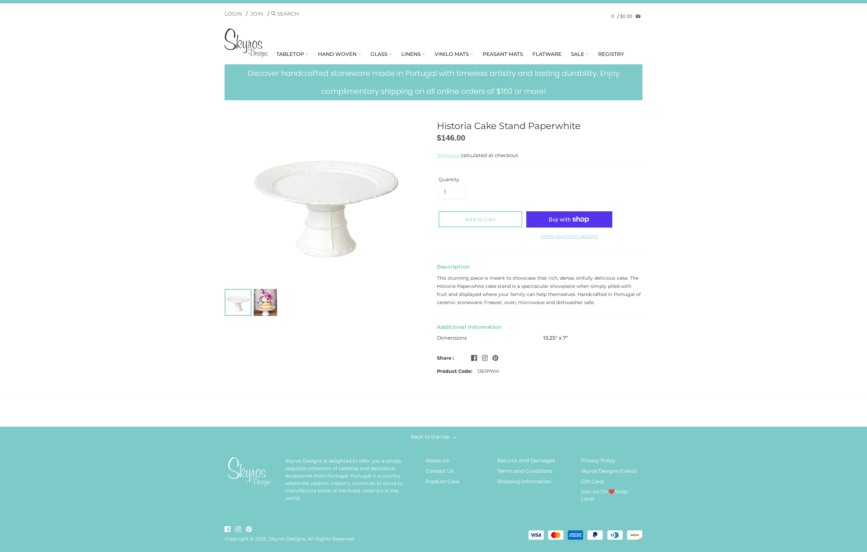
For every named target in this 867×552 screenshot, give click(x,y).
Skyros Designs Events (609, 471)
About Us (437, 460)
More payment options (569, 236)
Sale (578, 54)
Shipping (448, 155)
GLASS (380, 54)
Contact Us (439, 471)
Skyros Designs (287, 539)
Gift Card (592, 481)
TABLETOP (290, 54)
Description (453, 266)
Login (233, 13)
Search (287, 13)
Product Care (442, 481)
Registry (611, 54)
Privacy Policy (598, 460)
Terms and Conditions (524, 471)
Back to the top (432, 436)
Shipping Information (524, 481)
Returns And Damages (526, 460)
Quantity (449, 179)
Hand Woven (338, 54)
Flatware (547, 54)
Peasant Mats (503, 54)
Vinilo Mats (452, 54)
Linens (411, 54)
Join (256, 13)
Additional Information (469, 327)
